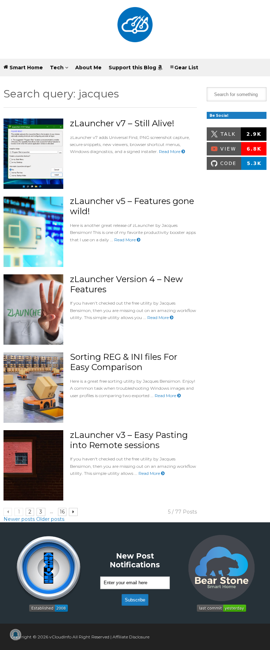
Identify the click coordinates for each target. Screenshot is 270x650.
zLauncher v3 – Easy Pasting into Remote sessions (129, 440)
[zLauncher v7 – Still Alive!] (33, 154)
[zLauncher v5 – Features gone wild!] (33, 232)
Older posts (50, 519)
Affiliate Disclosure (130, 636)
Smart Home (25, 67)
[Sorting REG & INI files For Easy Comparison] (33, 387)
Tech (57, 67)
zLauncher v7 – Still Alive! (122, 123)
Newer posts (19, 519)
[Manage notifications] (15, 634)
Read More (170, 151)
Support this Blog (133, 67)
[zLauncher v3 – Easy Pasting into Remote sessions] (33, 465)
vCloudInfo (60, 636)
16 (62, 512)
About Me (88, 67)
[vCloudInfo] (135, 29)
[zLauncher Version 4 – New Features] (33, 309)
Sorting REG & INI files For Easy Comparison (123, 362)
